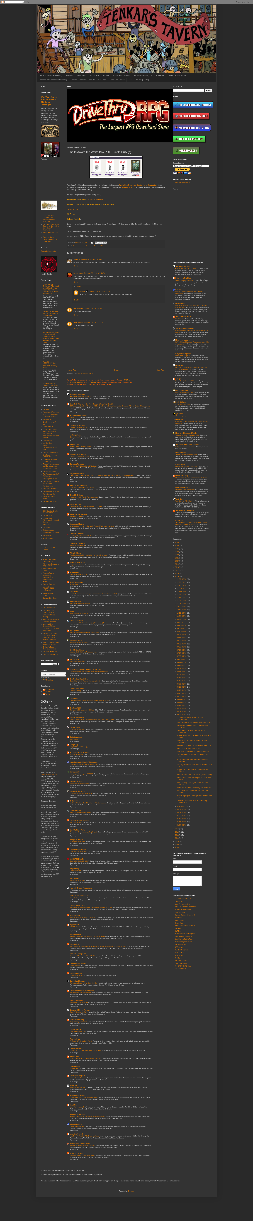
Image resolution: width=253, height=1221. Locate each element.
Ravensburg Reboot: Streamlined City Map (84, 983)
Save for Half (179, 952)
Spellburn (178, 958)
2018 (177, 567)
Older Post (160, 370)
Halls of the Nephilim (77, 425)
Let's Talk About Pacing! (78, 1031)
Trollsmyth (74, 801)
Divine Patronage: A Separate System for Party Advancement (89, 700)
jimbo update (74, 739)
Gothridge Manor (76, 640)
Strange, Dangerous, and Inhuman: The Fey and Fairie (87, 936)
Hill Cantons (74, 631)
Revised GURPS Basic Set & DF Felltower (84, 466)
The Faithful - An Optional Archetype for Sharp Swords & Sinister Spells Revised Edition (98, 946)
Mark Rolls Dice (76, 1124)
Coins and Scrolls (76, 621)
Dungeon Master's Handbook (185, 907)
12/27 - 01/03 (182, 579)
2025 (177, 545)
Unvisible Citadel (76, 1134)
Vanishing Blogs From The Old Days (82, 536)
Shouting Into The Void (78, 415)
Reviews (69, 75)
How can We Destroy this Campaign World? (84, 1097)
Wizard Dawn (47, 535)
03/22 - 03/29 (182, 702)
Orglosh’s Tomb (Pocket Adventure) (49, 648)
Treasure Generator (50, 651)
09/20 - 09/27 (182, 622)
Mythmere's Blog (181, 476)
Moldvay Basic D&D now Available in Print (83, 652)
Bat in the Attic (75, 505)
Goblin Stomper (76, 1029)
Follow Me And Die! (77, 534)
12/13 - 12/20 (182, 585)
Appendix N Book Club (183, 899)
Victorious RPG (75, 811)
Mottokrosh (179, 419)
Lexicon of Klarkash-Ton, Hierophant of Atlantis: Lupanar (88, 803)
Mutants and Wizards (77, 754)
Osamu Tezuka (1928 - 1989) (79, 861)
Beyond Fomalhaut (77, 474)
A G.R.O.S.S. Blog (76, 1153)
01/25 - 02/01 (182, 816)
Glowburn (178, 918)
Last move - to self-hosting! (79, 851)
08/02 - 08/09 (182, 644)
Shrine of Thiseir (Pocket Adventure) (49, 639)
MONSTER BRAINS (77, 859)
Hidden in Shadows (77, 718)
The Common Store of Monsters (80, 603)
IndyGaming (74, 869)
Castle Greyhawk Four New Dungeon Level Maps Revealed (89, 671)
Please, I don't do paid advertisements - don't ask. (86, 1058)
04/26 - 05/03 (182, 687)
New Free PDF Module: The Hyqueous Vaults (84, 1136)
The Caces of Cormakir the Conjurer (51, 482)
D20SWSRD (47, 515)
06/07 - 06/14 (182, 668)
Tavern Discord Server (177, 75)
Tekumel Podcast (181, 961)
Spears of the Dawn (50, 598)
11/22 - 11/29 (182, 595)
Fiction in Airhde (75, 965)
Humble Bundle (76, 382)
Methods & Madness (77, 563)
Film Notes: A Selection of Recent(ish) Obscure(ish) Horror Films (91, 623)
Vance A (77, 259)
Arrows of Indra (48, 573)
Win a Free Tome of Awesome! (185, 489)
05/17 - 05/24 (182, 678)
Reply (76, 266)
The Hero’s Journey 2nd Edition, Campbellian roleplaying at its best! (91, 907)
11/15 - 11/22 (182, 598)
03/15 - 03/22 (182, 706)
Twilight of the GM (76, 840)
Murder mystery (75, 584)
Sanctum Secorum (181, 950)
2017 (177, 570)
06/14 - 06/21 (182, 665)
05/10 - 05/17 (182, 681)
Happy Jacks (179, 920)
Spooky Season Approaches (79, 427)
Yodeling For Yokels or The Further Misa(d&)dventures (87, 1116)
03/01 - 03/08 (182, 712)
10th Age (46, 409)
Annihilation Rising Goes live (79, 1002)
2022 (177, 555)
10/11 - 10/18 (182, 613)
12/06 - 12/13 (182, 588)
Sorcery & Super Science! (79, 752)
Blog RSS (179, 520)
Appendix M (74, 925)
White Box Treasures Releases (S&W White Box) (194, 788)
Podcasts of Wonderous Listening (53, 80)
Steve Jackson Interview (78, 898)
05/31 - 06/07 (182, 672)
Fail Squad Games (77, 1000)
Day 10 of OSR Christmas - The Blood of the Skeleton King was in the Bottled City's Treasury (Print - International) (51, 289)
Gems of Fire (47, 440)
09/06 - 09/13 (182, 628)
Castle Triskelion (76, 1049)
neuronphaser (75, 1066)
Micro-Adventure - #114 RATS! (80, 642)
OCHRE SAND (75, 927)
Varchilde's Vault (76, 781)
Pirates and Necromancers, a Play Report (83, 832)
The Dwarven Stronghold (184, 511)
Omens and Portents (77, 905)
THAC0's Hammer (181, 963)
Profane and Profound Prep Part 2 (81, 1041)
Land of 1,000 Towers (50, 452)
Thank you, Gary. (181, 416)
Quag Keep (74, 745)
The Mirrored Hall (49, 494)
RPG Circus (179, 947)
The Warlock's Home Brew (80, 1144)
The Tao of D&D (76, 708)
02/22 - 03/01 (182, 715)
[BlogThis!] (98, 243)
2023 (177, 552)
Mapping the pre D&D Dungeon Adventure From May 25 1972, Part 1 (92, 720)
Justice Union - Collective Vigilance (81, 446)
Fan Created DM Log (50, 654)
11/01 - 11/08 (182, 604)
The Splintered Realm (183, 317)
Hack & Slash (75, 727)
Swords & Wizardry (49, 774)
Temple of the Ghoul (50, 469)
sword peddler (180, 452)
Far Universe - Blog (182, 487)
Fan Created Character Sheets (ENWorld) (51, 620)
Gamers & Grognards (78, 954)
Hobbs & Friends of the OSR (185, 926)
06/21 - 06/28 (182, 662)
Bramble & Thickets (77, 1115)
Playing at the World (77, 791)
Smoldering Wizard (77, 650)
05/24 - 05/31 (182, 675)
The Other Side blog (77, 394)
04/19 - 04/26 (182, 690)
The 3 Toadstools (76, 582)
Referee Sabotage (76, 691)
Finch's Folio (74, 1057)
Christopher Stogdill (49, 690)
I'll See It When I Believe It (79, 820)
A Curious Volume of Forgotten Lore (50, 560)
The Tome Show (180, 969)
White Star (94, 75)
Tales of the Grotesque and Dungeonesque (51, 465)
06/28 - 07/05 (182, 659)
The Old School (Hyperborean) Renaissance (84, 632)
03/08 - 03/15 (182, 709)
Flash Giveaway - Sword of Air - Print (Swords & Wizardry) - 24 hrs (50, 365)
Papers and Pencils (77, 689)
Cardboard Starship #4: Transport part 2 (83, 487)
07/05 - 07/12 (182, 656)
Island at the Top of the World (79, 456)
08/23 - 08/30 (182, 635)
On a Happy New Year (77, 729)
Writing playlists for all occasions (80, 812)
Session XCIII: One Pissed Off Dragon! (82, 1145)
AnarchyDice (75, 1039)
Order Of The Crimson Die (79, 896)
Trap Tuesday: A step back (79, 1022)
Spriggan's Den (75, 772)
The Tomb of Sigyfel (50, 501)
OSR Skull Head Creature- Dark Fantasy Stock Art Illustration (49, 218)
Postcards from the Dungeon (185, 934)
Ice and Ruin (74, 660)
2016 (177, 573)
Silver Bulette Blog (77, 1020)
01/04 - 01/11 (182, 825)
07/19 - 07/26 (182, 650)
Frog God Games (117, 80)
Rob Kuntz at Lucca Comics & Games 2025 (84, 764)
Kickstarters (81, 75)
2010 (177, 841)
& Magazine (47, 525)
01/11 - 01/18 (182, 822)
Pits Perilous (74, 572)
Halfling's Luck (75, 934)
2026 (177, 542)
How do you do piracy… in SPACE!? (81, 774)
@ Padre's (179, 414)
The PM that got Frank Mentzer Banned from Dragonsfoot (51, 313)
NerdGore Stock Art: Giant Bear (50, 241)
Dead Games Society (182, 904)
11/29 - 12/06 (182, 591)
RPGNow (127, 380)
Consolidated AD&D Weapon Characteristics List (85, 681)
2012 (177, 835)
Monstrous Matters (77, 524)
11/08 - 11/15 (182, 601)
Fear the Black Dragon (183, 910)
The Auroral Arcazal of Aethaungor (51, 475)
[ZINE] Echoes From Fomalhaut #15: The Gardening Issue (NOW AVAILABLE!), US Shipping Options (102, 475)
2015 (177, 576)
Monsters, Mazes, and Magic (186, 433)
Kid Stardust (179, 319)
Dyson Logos (78, 273)
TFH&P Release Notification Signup (186, 454)
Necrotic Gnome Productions (81, 888)
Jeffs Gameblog (76, 737)
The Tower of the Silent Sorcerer (187, 445)
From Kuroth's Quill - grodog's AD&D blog (85, 669)
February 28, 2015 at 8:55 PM (99, 291)
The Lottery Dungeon (50, 489)
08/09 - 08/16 (182, 641)
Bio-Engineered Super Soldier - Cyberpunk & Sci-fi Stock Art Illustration (51, 227)
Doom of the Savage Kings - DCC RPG (50, 430)
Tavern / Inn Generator (51, 533)
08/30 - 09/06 (182, 631)
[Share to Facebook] (103, 243)
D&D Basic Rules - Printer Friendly (49, 611)
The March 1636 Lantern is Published (82, 710)
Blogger (131, 1191)
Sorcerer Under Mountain (184, 328)
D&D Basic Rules (49, 608)
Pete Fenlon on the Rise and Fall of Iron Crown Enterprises (89, 555)
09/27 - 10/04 (182, 619)
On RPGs (178, 928)
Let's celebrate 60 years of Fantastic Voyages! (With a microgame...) (92, 526)
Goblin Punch (75, 698)
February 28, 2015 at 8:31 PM (91, 308)
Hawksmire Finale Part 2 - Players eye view (84, 497)
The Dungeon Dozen (77, 1095)
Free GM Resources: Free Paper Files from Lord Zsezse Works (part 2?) (94, 594)
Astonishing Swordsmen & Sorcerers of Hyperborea (48, 578)
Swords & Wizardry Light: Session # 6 (82, 1155)
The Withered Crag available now (80, 992)
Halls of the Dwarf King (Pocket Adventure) (51, 643)
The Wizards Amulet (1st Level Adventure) (50, 634)
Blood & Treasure (49, 584)
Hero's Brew (179, 923)
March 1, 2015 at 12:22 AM (93, 322)
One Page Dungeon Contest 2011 (50, 456)
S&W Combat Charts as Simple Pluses (50, 512)
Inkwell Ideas (180, 303)
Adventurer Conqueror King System (51, 565)
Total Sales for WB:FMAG (78, 1087)
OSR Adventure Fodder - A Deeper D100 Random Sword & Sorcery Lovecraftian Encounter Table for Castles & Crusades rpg (110, 406)
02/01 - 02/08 (182, 813)
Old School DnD (76, 973)
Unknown (77, 308)
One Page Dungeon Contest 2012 (50, 460)
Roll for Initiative (180, 944)
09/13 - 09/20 (182, 625)
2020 (177, 561)
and (138, 185)
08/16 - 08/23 (182, 638)
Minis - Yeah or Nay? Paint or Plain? (189, 749)
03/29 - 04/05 (182, 699)
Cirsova (178, 290)
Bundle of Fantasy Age (77, 1126)
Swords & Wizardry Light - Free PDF (149, 75)
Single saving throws (77, 565)
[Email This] (96, 243)
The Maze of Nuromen (51, 491)
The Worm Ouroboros (77, 880)
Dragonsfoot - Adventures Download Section (51, 436)
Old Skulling (74, 944)
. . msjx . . (178, 379)
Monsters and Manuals (78, 514)
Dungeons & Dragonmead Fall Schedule (83, 956)
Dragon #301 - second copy (79, 747)
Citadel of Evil (48, 427)
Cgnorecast (179, 901)
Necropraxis (74, 878)
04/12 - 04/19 (182, 693)
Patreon (106, 75)
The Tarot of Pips (75, 822)
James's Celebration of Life (79, 1012)
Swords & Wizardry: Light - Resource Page (88, 80)
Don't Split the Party (77, 830)
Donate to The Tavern (182, 183)
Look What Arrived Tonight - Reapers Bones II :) (193, 752)
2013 (177, 832)
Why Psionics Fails (76, 516)
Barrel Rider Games (121, 75)
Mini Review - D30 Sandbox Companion (50, 384)
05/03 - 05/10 (182, 684)
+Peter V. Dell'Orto (95, 200)
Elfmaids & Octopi (76, 495)
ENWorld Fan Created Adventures (51, 630)
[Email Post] (91, 242)
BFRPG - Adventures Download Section (50, 416)
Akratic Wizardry (76, 553)
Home (116, 370)
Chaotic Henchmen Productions (82, 991)
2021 (177, 558)
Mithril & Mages (48, 538)
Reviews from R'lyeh (78, 454)
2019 (177, 564)
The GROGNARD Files (183, 966)
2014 (177, 829)
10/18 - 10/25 (182, 610)
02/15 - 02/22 (182, 806)
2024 (177, 549)
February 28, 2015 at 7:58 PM (94, 273)
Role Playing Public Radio (184, 939)
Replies (78, 287)
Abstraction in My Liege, (78, 661)
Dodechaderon (48, 530)
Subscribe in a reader (48, 251)
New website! (74, 1068)
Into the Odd (74, 445)
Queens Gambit (75, 437)
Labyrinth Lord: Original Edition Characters (48, 589)
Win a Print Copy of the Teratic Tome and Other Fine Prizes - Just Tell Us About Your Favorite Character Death (51, 337)
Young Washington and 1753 (79, 613)
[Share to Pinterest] (106, 243)
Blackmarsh (47, 419)
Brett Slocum (78, 322)
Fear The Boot (180, 912)
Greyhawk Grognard (77, 543)
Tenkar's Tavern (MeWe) (138, 80)
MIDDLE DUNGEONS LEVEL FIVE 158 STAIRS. (85, 1051)
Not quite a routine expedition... (185, 447)
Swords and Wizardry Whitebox (96, 246)
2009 (177, 844)
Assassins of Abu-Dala (51, 412)
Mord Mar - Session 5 (77, 1107)
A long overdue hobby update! (79, 783)
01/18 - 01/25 (182, 819)
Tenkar (82, 291)
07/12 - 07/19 (182, 653)
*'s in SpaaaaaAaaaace (77, 841)
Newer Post (72, 370)
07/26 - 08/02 (182, 647)
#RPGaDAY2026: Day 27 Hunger (81, 396)
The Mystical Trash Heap (79, 679)
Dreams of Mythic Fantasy (80, 1010)
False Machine (75, 602)
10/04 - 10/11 (182, 616)
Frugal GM (74, 592)
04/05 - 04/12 (182, 696)
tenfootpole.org (75, 435)
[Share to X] (101, 243)
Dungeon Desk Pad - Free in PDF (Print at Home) (194, 775)
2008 (177, 847)
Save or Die (179, 955)
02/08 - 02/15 (182, 810)
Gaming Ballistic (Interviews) (185, 915)
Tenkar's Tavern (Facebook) (50, 75)
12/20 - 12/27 (182, 582)
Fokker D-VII (74, 417)
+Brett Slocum (72, 209)
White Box (74, 1086)
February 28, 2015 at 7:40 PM (91, 259)
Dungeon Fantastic (77, 464)
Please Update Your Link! (78, 1078)
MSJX (72, 611)
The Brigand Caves (50, 479)
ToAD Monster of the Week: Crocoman (82, 917)
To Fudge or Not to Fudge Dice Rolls (187, 435)
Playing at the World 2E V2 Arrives (81, 793)
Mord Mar (73, 1105)
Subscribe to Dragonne (77, 545)
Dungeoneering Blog (76, 975)
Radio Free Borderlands (183, 936)
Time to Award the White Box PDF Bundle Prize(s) (194, 722)
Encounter (46, 527)
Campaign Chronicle (77, 981)
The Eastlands (48, 486)
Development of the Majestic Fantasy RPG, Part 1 (86, 506)
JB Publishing (75, 915)
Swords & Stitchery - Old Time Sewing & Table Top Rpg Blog (92, 404)
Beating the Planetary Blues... (79, 574)
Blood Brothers (48, 237)
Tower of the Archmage (78, 485)
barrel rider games (79, 246)
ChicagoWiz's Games (78, 849)
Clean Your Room (76, 870)
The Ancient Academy (50, 471)
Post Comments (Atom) (85, 374)
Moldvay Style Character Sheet (49, 625)
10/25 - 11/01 (182, 607)
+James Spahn (128, 187)
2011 (177, 838)
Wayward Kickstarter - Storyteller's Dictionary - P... (194, 745)
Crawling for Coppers (78, 964)
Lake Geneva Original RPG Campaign (84, 762)
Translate (49, 680)
